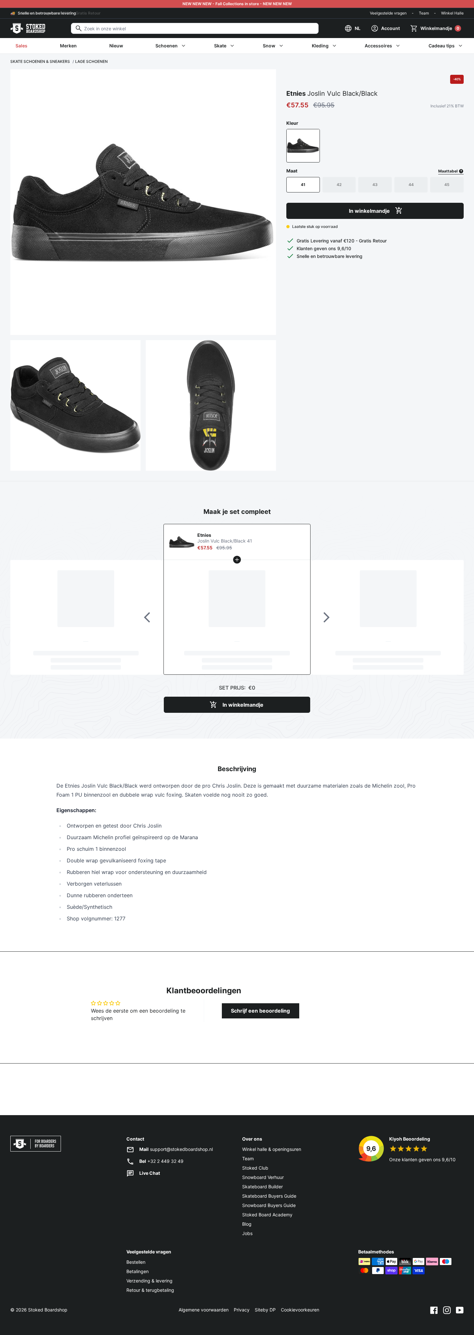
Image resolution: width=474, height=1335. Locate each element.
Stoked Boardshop (47, 1309)
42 (339, 184)
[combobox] (195, 28)
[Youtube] (460, 1309)
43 (375, 184)
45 (446, 184)
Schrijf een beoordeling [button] (260, 1010)
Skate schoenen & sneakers (40, 61)
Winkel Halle (452, 13)
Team (424, 13)
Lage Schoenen (91, 61)
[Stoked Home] (27, 28)
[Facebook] (434, 1309)
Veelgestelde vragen (388, 13)
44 (411, 184)
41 (303, 184)
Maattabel (448, 170)
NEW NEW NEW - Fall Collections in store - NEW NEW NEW (237, 3)
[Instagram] (447, 1309)
